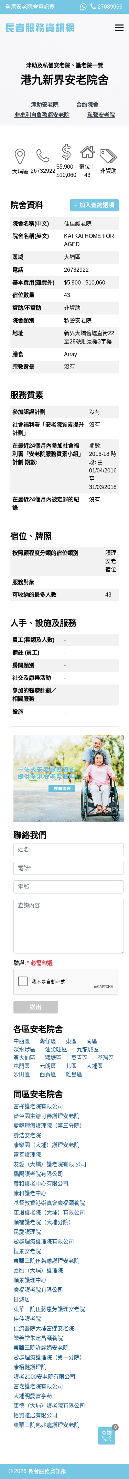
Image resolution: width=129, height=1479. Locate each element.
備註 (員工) (25, 653)
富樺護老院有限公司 (38, 1106)
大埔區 (94, 1066)
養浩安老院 (27, 1135)
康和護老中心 (29, 1193)
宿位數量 (23, 295)
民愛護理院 (27, 1232)
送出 (36, 1007)
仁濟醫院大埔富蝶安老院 (43, 1328)
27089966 (109, 7)
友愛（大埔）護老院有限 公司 (49, 1164)
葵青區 (79, 1058)
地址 (17, 333)
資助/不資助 (26, 308)
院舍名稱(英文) (30, 236)
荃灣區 (105, 1058)
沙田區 (21, 1074)
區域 (17, 257)
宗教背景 (23, 367)
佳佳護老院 (27, 1319)
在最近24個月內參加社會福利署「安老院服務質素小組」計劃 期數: (48, 454)
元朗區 (48, 1066)
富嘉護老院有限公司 (38, 1386)
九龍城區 (88, 1049)
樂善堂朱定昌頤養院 (38, 1338)
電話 (17, 270)
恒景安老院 (27, 1251)
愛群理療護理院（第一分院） (49, 1357)
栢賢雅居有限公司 (35, 1415)
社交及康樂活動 (31, 678)
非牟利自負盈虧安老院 (41, 115)
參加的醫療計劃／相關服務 (34, 695)
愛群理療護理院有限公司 (43, 1242)
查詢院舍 (106, 1436)
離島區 (74, 1074)
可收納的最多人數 (34, 595)
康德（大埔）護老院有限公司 (49, 1406)
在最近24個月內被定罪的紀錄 (45, 504)
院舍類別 (23, 320)
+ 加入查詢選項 (94, 205)
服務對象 (23, 582)
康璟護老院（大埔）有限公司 (49, 1213)
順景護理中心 (29, 1280)
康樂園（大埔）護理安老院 (46, 1145)
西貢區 (48, 1074)
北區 (71, 1066)
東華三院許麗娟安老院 (40, 1348)
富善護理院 (27, 1155)
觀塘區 (53, 1058)
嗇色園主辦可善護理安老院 (46, 1116)
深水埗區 (24, 1049)
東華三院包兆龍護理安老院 (46, 1425)
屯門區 (21, 1066)
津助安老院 (44, 105)
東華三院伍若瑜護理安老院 (46, 1261)
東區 (71, 1041)
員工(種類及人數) (33, 640)
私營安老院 (101, 115)
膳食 (17, 354)
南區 (91, 1041)
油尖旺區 (56, 1049)
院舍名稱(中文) (30, 224)
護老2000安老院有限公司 (44, 1377)
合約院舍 (87, 105)
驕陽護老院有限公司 (38, 1174)
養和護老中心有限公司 (40, 1184)
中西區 (21, 1041)
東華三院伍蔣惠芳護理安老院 (49, 1309)
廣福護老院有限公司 (38, 1290)
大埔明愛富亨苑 (32, 1396)
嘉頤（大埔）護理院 (38, 1270)
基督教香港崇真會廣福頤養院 (49, 1203)
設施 (17, 711)
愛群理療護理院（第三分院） (49, 1126)
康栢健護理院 (29, 1367)
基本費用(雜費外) (33, 283)
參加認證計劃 (28, 412)
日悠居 (21, 1299)
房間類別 (23, 665)
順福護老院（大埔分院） (43, 1222)
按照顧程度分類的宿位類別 (45, 553)
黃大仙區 (24, 1058)
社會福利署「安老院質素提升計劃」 (48, 429)
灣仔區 (48, 1041)
